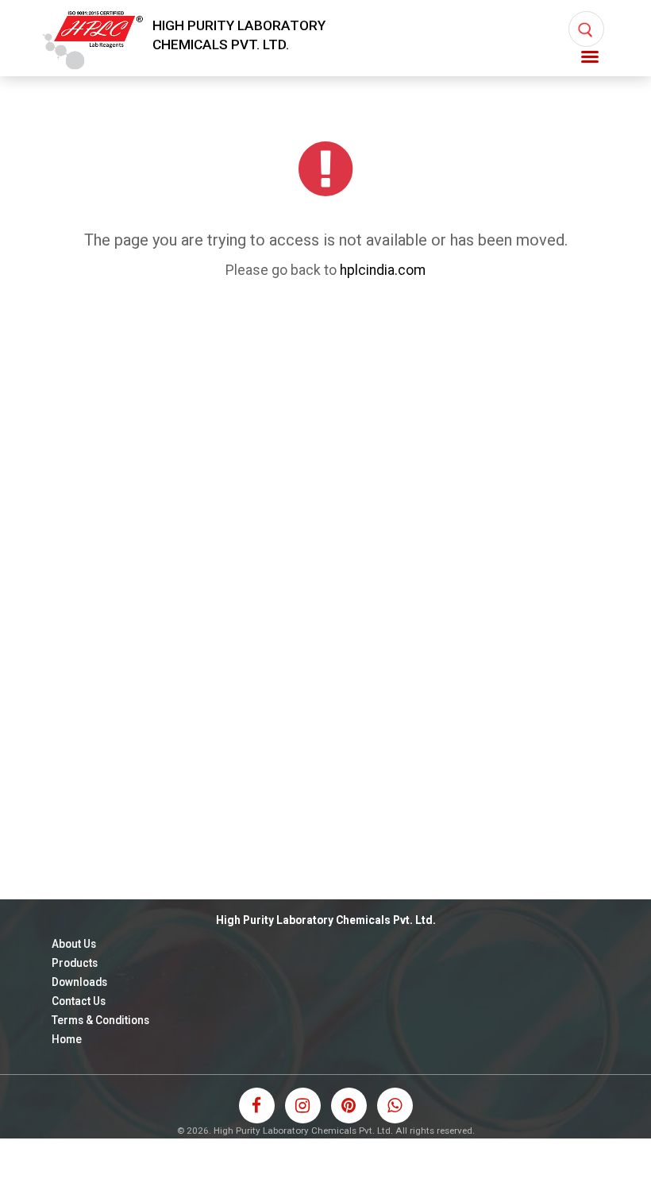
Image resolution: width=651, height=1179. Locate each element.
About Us (74, 943)
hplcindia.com (383, 270)
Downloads (79, 982)
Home (67, 1039)
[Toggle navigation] (590, 57)
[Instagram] (303, 1105)
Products (75, 963)
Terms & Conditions (100, 1020)
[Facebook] (257, 1105)
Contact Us (79, 1001)
